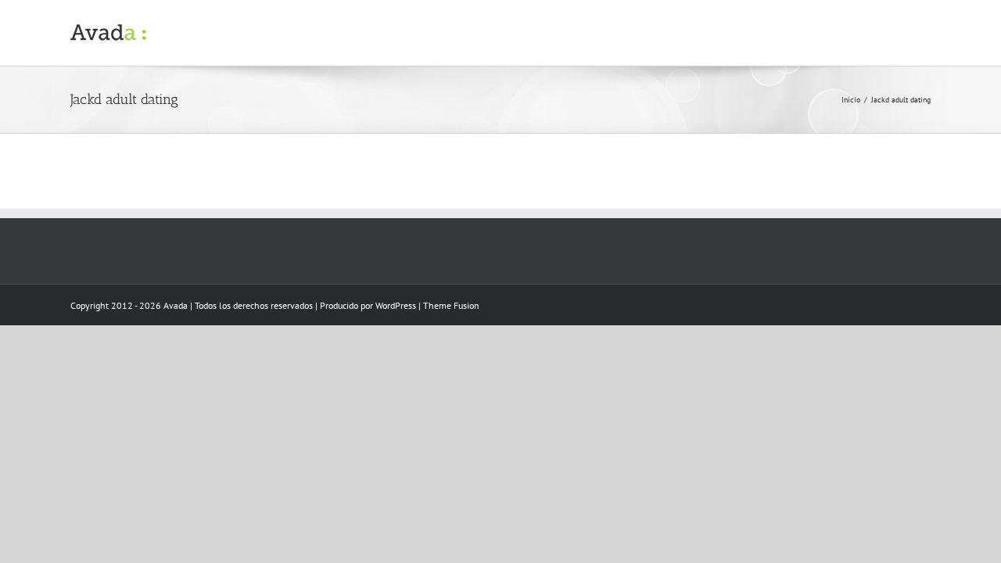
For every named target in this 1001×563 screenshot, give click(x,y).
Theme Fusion (451, 305)
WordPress (395, 305)
